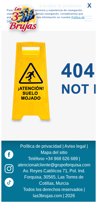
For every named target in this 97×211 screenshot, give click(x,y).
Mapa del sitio (54, 152)
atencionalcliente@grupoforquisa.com (54, 165)
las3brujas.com (47, 195)
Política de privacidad (40, 146)
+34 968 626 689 (62, 158)
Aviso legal (75, 146)
